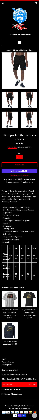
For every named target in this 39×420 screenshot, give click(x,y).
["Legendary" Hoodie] (10, 330)
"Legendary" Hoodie (9, 341)
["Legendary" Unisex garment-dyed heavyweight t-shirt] (29, 299)
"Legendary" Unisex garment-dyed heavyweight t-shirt (29, 312)
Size (19, 153)
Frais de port (12, 147)
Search (4, 359)
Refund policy (7, 364)
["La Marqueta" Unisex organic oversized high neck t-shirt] (10, 299)
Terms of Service (8, 362)
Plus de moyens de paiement (20, 175)
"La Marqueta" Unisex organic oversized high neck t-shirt (10, 312)
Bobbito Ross (23, 406)
